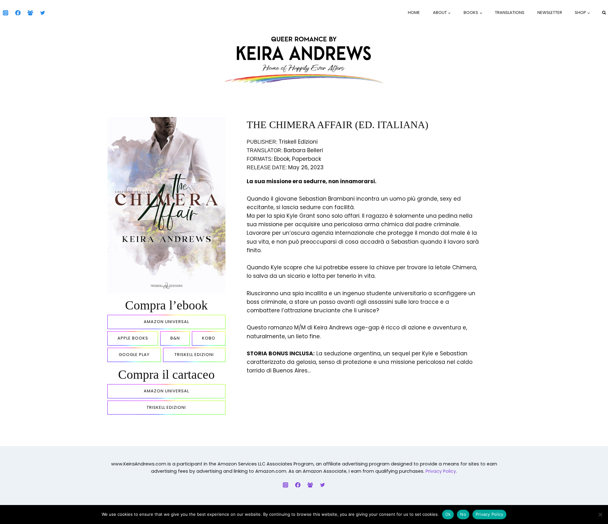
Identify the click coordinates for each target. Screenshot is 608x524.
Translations (509, 12)
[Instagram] (5, 12)
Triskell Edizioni (194, 355)
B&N (175, 338)
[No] (600, 514)
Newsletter (549, 12)
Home (414, 12)
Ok (448, 514)
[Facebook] (17, 12)
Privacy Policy (441, 471)
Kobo (208, 338)
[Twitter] (42, 12)
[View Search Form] (604, 13)
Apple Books (132, 338)
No (463, 514)
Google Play (134, 355)
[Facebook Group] (30, 12)
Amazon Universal (166, 322)
